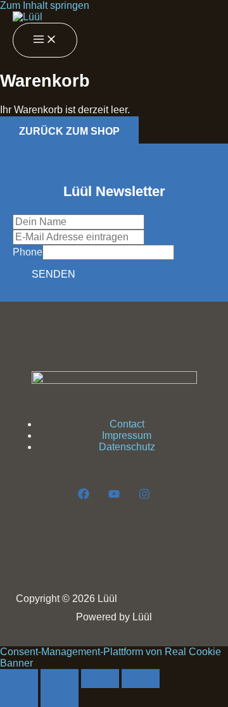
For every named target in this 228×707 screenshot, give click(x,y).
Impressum (126, 435)
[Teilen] (100, 678)
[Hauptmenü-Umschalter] (45, 40)
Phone (27, 252)
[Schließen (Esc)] (141, 678)
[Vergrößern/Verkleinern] (19, 678)
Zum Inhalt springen (44, 5)
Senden (53, 274)
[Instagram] (144, 496)
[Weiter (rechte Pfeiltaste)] (60, 697)
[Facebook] (83, 496)
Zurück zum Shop (69, 131)
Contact (127, 424)
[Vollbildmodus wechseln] (60, 678)
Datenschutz (127, 446)
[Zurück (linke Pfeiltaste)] (19, 697)
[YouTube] (114, 496)
